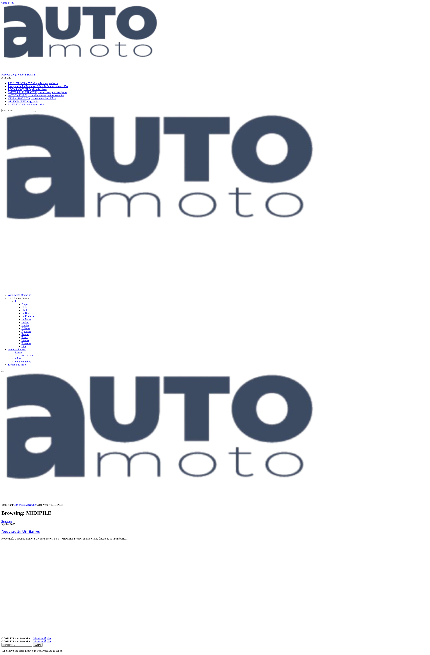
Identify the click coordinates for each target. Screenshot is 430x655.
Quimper (26, 331)
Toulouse (26, 343)
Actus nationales (17, 349)
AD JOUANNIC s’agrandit (23, 101)
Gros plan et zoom (24, 355)
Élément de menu (17, 364)
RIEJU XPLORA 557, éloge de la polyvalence (33, 83)
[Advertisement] (102, 267)
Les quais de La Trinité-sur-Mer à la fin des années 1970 (38, 86)
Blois (24, 307)
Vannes (25, 340)
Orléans (26, 328)
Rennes (25, 334)
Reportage (6, 521)
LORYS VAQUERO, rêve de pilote (27, 89)
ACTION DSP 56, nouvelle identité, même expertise (36, 95)
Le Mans (26, 319)
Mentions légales (42, 638)
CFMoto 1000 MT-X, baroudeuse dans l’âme (32, 98)
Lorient (25, 322)
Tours (25, 337)
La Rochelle (28, 316)
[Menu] (2, 371)
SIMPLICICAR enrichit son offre (26, 104)
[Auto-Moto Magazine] (162, 242)
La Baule (26, 313)
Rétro (18, 358)
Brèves (18, 352)
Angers (25, 304)
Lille (24, 346)
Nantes (25, 325)
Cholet (25, 310)
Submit (37, 645)
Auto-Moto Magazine (19, 295)
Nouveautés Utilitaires (20, 531)
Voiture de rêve (23, 361)
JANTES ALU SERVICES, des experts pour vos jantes (37, 92)
